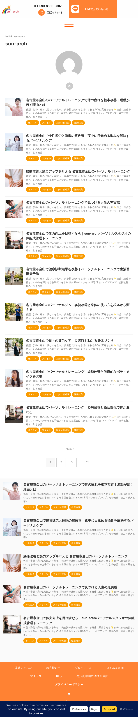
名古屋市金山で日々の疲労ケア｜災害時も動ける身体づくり (69, 340)
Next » (70, 448)
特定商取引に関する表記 (92, 676)
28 (87, 462)
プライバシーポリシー (69, 684)
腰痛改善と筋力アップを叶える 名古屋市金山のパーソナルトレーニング (78, 171)
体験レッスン (23, 668)
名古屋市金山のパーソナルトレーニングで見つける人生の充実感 (73, 202)
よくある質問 (115, 668)
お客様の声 (53, 668)
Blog (59, 676)
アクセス (36, 676)
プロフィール (83, 668)
